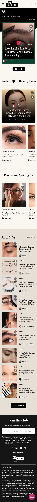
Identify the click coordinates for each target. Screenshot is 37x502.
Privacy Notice (9, 443)
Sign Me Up (29, 431)
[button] (31, 26)
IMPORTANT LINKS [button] (17, 453)
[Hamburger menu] (3, 4)
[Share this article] (23, 131)
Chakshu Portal (21, 495)
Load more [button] (17, 406)
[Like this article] (23, 127)
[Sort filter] (34, 237)
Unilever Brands (9, 442)
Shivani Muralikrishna (12, 61)
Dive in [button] (17, 69)
